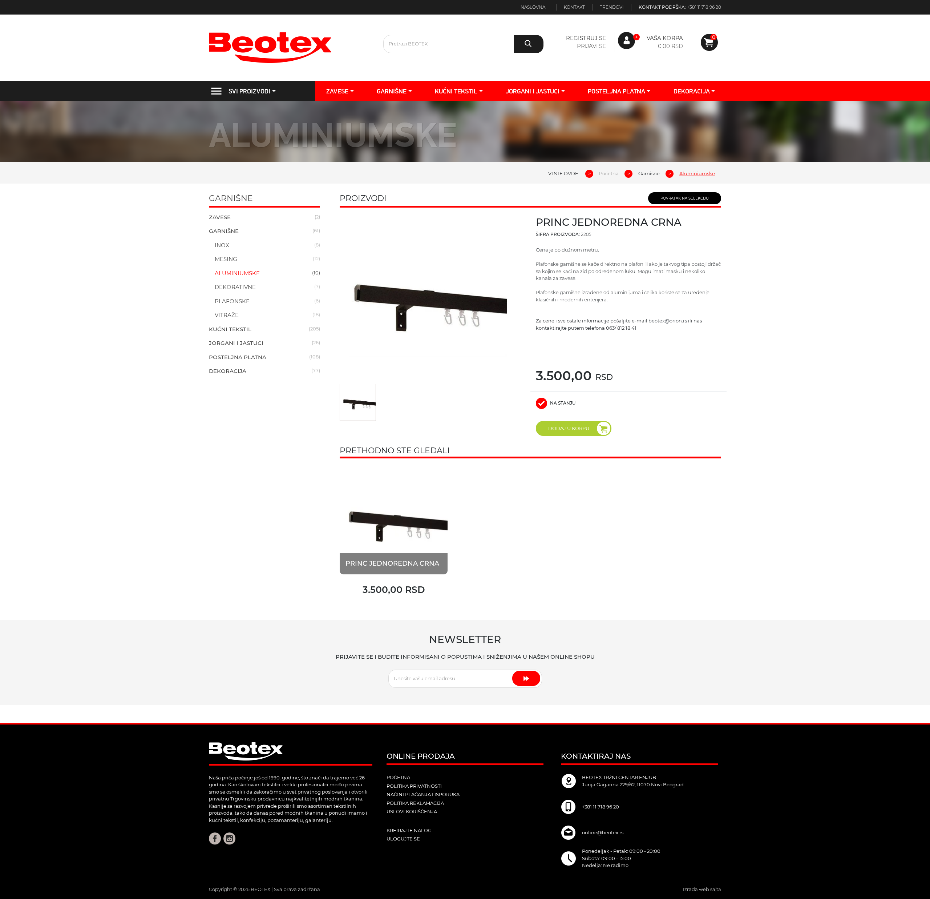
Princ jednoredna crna (392, 563)
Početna (609, 173)
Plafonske (232, 301)
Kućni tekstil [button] (456, 91)
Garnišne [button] (392, 91)
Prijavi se (591, 46)
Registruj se (586, 38)
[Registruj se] (709, 42)
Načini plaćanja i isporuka (423, 794)
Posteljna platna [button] (616, 91)
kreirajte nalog (409, 830)
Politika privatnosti (414, 786)
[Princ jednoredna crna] (394, 520)
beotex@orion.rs (667, 321)
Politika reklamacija (415, 803)
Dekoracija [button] (692, 91)
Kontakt (574, 7)
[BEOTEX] (290, 47)
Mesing (226, 259)
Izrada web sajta (702, 889)
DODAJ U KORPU (568, 428)
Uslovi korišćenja (412, 811)
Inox (222, 245)
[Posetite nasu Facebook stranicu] (215, 838)
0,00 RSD (670, 46)
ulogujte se (403, 839)
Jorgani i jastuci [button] (532, 91)
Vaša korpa (665, 38)
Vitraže (227, 315)
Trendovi (612, 7)
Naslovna (533, 7)
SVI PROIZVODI (249, 91)
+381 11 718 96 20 (704, 7)
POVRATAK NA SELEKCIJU (684, 198)
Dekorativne (235, 287)
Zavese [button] (337, 91)
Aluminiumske (237, 273)
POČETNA (398, 777)
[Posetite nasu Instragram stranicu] (229, 838)
